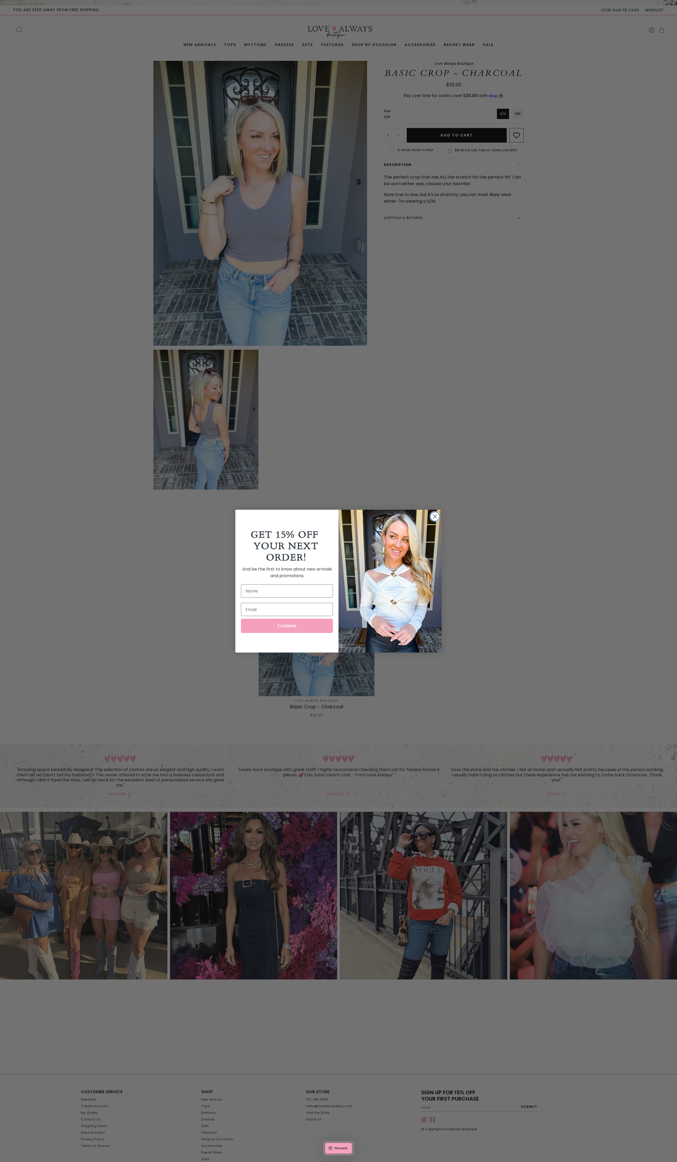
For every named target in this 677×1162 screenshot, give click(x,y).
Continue (286, 625)
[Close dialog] (435, 516)
